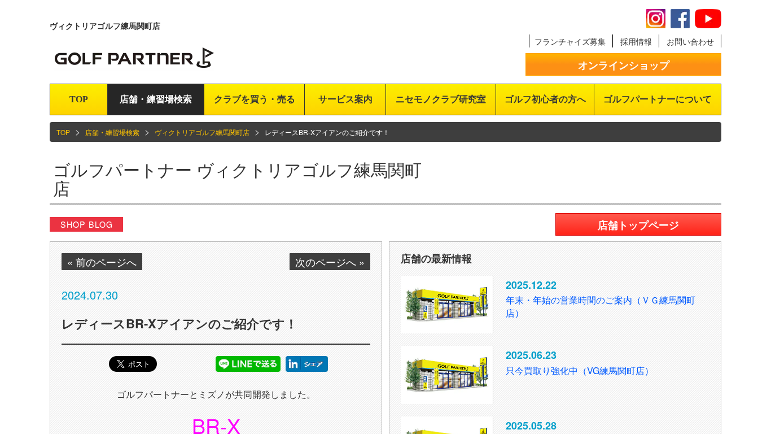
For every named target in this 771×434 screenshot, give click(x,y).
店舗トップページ (638, 225)
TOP (78, 99)
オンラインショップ (623, 65)
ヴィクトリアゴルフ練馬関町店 (202, 132)
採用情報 (636, 41)
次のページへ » (330, 261)
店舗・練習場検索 (156, 99)
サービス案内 (345, 99)
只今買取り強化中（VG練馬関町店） (580, 370)
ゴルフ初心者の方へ (545, 99)
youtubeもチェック (708, 18)
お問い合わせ (690, 41)
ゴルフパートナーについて (657, 99)
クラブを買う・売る (254, 99)
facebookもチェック (680, 18)
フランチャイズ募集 (570, 41)
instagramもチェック (655, 18)
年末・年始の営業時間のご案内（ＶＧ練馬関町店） (600, 306)
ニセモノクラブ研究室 (441, 99)
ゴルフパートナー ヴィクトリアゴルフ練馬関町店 (237, 178)
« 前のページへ (102, 261)
